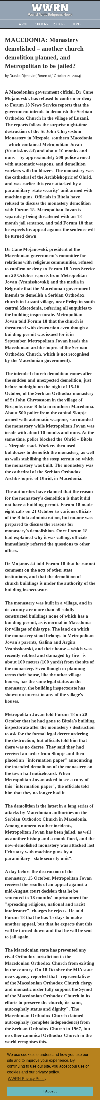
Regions (59, 24)
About (24, 24)
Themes (75, 24)
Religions (41, 24)
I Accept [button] (50, 1091)
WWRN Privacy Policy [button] (27, 1079)
